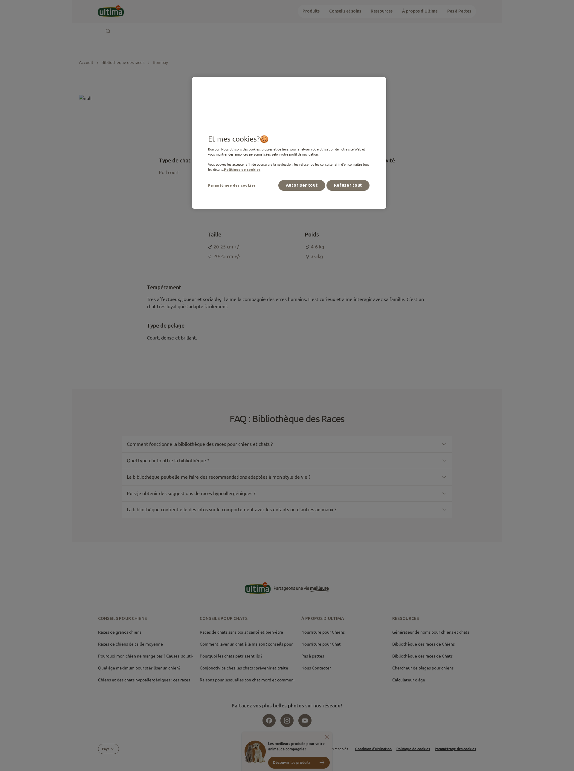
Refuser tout (348, 185)
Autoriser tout (302, 185)
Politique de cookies (242, 169)
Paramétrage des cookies (232, 185)
